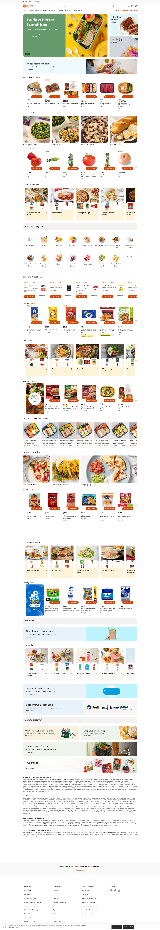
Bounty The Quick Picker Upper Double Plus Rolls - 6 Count (52, 610)
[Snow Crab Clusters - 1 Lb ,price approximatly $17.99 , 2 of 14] (53, 95)
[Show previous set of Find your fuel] (24, 664)
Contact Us (56, 890)
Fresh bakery (115, 144)
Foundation (56, 918)
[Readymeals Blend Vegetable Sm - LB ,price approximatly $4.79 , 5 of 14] (107, 398)
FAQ (54, 894)
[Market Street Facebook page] (111, 890)
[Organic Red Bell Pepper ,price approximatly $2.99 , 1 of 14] (34, 166)
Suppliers (55, 910)
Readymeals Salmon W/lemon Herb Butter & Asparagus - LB (124, 104)
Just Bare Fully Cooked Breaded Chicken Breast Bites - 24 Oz (125, 330)
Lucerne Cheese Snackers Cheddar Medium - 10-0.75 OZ (107, 516)
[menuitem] (25, 10)
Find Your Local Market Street (32, 902)
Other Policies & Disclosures (89, 914)
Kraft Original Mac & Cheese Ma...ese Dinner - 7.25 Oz (34, 329)
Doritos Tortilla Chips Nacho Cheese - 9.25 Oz (52, 515)
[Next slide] (28, 54)
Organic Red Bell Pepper (33, 175)
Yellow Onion (121, 175)
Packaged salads (30, 144)
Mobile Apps (27, 894)
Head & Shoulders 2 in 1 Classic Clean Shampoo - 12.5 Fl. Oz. (71, 610)
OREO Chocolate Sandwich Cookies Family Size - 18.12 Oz (88, 330)
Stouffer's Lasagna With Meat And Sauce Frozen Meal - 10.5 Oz (52, 408)
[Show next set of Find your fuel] (136, 664)
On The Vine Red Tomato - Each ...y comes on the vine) (88, 175)
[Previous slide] (26, 54)
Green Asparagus (104, 175)
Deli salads (57, 144)
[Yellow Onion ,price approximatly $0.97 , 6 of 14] (125, 166)
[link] (30, 70)
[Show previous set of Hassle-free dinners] (24, 203)
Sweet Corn (48, 175)
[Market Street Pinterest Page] (115, 890)
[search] (113, 6)
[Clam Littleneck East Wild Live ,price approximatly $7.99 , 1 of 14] (34, 95)
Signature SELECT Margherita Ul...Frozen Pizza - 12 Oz (89, 407)
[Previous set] (24, 94)
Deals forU (118, 10)
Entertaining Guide (29, 922)
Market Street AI (133, 10)
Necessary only (116, 927)
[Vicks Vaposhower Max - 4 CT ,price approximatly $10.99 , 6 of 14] (125, 600)
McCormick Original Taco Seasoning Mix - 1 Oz (69, 329)
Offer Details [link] (27, 291)
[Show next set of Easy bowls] (136, 359)
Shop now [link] (114, 23)
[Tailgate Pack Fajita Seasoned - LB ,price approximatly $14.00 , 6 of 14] (125, 398)
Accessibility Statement (88, 902)
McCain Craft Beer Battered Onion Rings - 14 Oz (88, 609)
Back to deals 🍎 (78, 10)
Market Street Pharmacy (31, 910)
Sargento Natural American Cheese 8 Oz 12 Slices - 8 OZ (107, 329)
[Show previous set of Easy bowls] (24, 359)
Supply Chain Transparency (89, 910)
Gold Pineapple (67, 175)
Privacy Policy (85, 894)
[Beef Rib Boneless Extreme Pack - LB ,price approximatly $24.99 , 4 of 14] (89, 95)
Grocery (25, 1)
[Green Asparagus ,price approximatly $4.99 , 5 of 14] (107, 166)
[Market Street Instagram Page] (119, 890)
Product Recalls (57, 922)
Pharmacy (36, 1)
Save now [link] (34, 36)
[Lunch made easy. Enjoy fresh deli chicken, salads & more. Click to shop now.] (34, 398)
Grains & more (87, 144)
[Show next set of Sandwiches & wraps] (136, 561)
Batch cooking (29, 484)
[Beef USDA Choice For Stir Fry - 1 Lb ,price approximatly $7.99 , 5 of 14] (107, 95)
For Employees (57, 914)
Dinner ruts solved (60, 484)
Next (134, 434)
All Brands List (28, 918)
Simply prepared (88, 485)
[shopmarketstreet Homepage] (28, 6)
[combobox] (81, 6)
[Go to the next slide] (134, 290)
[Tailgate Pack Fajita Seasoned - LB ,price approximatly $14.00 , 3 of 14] (71, 95)
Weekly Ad (125, 10)
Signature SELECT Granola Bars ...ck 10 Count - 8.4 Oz (34, 515)
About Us (55, 898)
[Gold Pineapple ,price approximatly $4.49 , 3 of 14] (71, 166)
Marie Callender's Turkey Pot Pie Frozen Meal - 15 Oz (70, 407)
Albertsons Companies (59, 902)
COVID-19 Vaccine (29, 906)
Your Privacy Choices (87, 898)
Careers (55, 906)
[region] (80, 927)
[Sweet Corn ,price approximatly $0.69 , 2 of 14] (53, 166)
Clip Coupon (29, 296)
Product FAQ (27, 914)
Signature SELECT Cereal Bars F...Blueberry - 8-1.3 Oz (88, 515)
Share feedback (80, 870)
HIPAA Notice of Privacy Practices (91, 906)
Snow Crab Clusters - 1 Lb (52, 103)
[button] (40, 6)
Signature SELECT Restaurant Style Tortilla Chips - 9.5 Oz (69, 516)
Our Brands (27, 890)
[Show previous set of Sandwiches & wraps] (24, 561)
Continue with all (128, 927)
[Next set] (136, 94)
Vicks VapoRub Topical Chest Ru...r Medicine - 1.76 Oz (107, 609)
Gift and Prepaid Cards (30, 898)
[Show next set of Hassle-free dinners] (136, 203)
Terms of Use (85, 890)
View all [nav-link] (45, 418)
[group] (65, 35)
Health (30, 1)
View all (38, 77)
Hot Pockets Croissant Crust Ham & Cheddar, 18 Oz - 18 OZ (125, 516)
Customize (83, 925)
